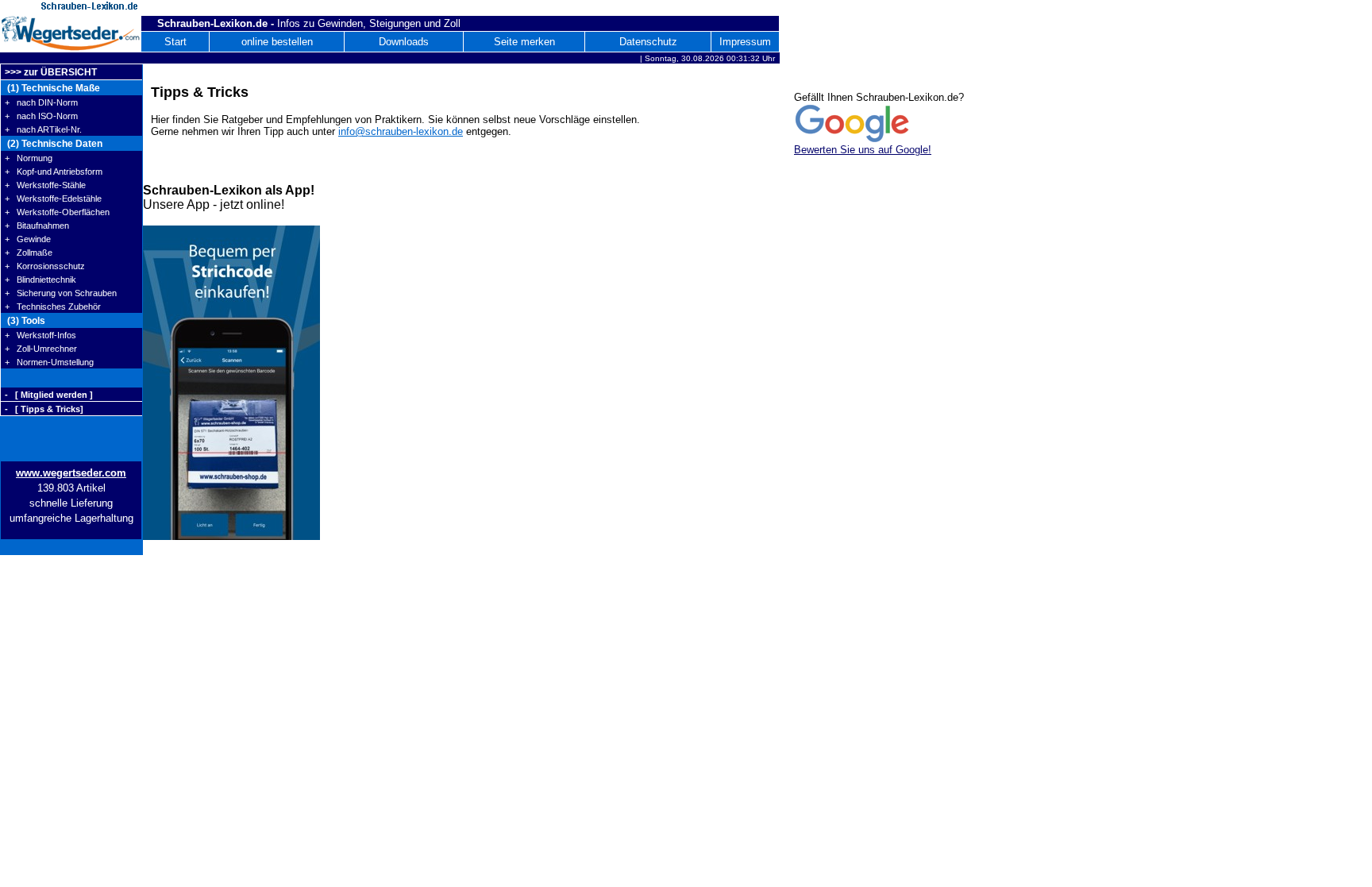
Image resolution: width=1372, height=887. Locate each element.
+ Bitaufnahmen (37, 225)
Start (175, 42)
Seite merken (524, 42)
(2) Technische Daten (53, 143)
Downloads (404, 42)
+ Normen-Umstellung (49, 362)
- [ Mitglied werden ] (49, 394)
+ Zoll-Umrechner (41, 348)
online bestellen (277, 42)
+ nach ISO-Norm (41, 116)
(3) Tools (25, 320)
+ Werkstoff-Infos (40, 335)
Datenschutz (648, 42)
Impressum (745, 42)
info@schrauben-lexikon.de (400, 131)
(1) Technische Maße (52, 88)
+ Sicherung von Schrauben (61, 293)
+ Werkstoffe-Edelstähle (53, 198)
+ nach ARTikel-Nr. (43, 129)
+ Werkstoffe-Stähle (45, 185)
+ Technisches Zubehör (53, 306)
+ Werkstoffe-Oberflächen (57, 212)
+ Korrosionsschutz (45, 266)
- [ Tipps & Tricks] (44, 409)
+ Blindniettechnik (40, 279)
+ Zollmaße (28, 252)
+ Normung (28, 158)
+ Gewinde (28, 239)
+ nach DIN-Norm (41, 102)
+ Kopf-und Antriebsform (53, 171)
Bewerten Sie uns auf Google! (862, 150)
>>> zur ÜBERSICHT (51, 72)
